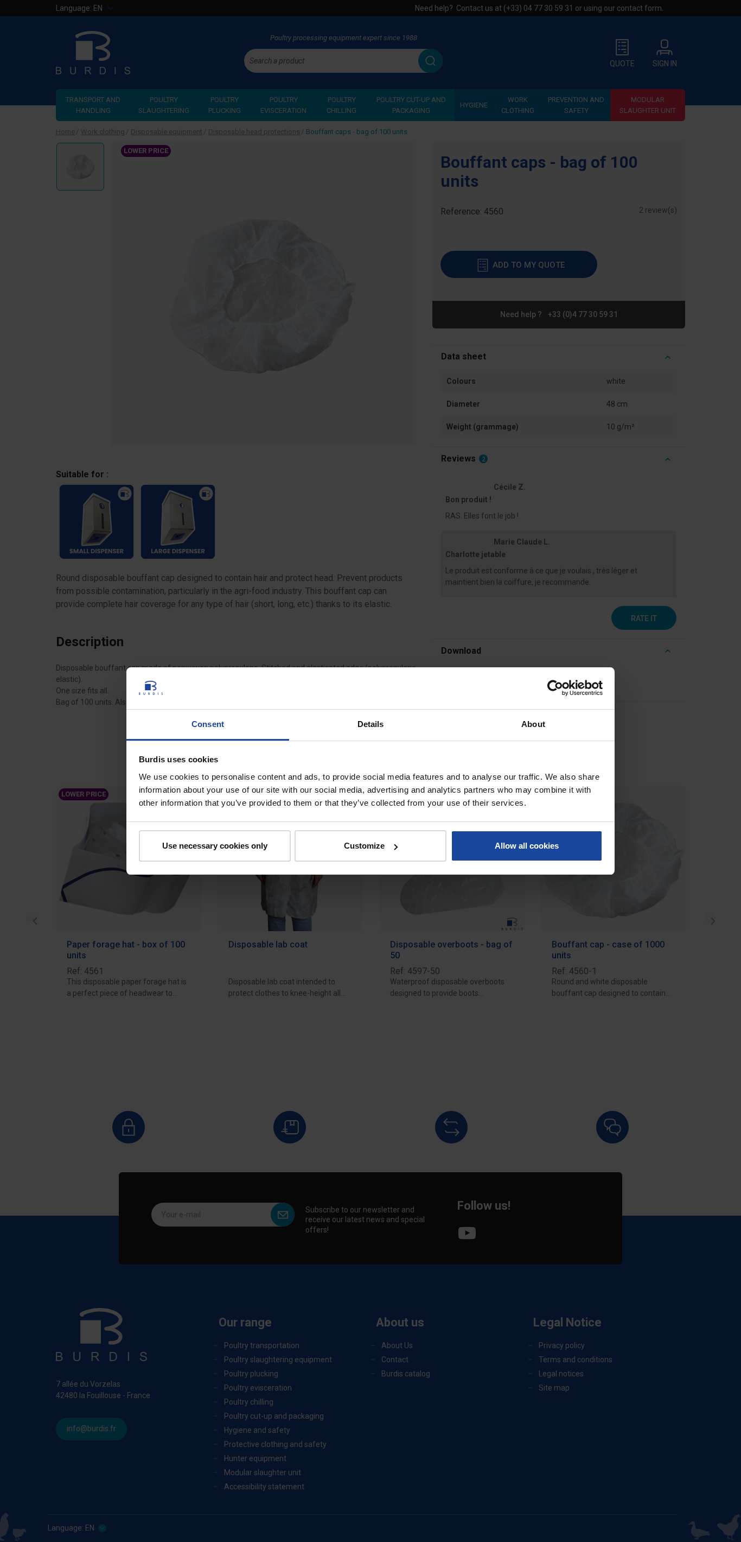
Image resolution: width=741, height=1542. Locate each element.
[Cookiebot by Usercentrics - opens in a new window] (555, 688)
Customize (364, 845)
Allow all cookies (527, 845)
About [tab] (533, 724)
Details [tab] (370, 724)
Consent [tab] (207, 724)
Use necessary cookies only (214, 845)
